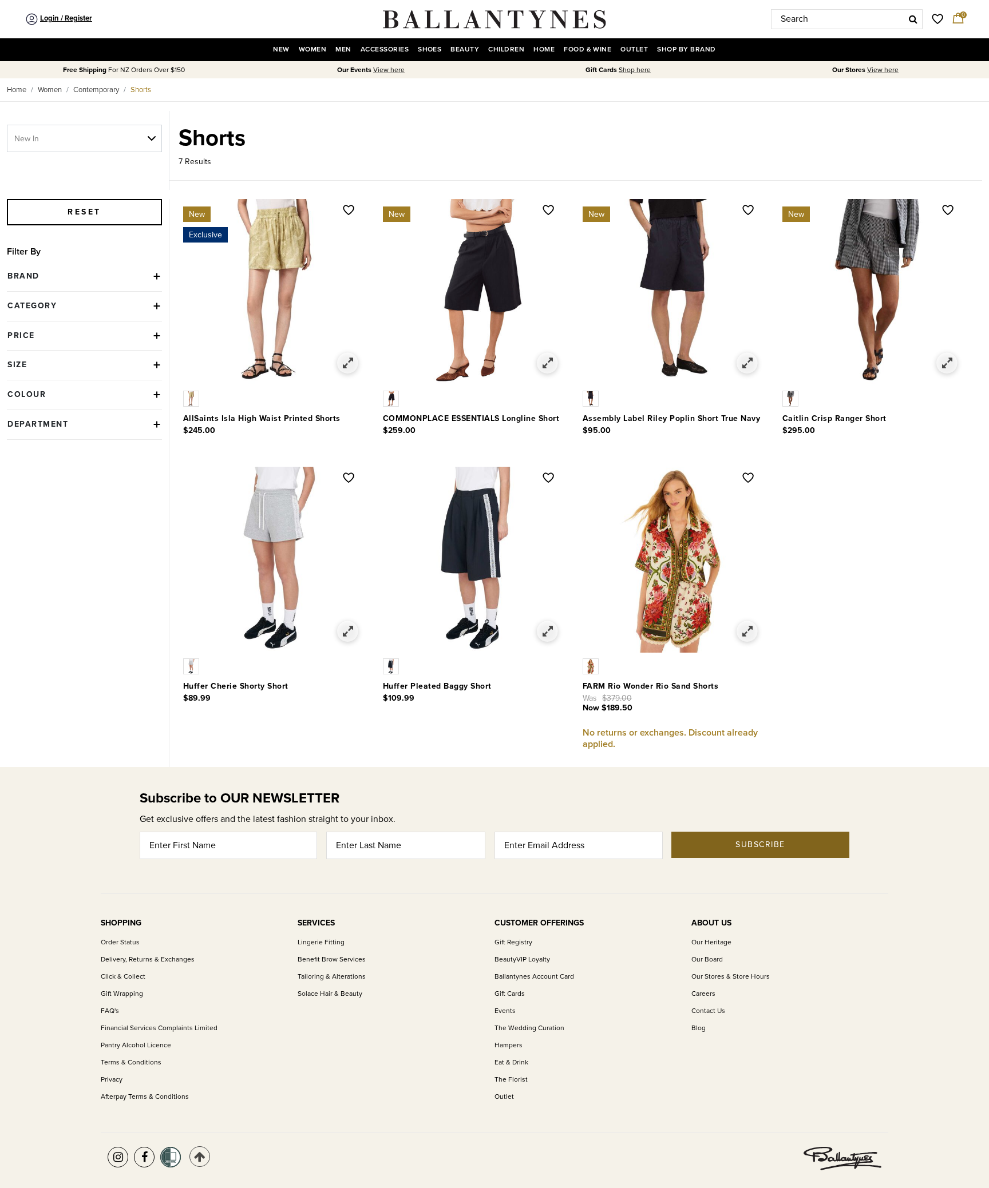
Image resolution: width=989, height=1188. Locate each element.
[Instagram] (118, 1157)
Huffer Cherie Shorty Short (235, 686)
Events (505, 1011)
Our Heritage (711, 942)
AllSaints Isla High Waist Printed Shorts (262, 418)
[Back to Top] (199, 1156)
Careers (703, 994)
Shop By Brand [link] (686, 49)
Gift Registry (513, 942)
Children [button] (506, 49)
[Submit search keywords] (913, 18)
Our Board (707, 959)
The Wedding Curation (529, 1028)
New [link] (281, 49)
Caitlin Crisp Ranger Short (834, 418)
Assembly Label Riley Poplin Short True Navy (672, 418)
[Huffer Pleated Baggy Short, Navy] (392, 666)
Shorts (140, 89)
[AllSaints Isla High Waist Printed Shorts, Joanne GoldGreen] (192, 398)
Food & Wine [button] (587, 49)
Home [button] (544, 49)
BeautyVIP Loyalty (522, 959)
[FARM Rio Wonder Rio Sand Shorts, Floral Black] (592, 666)
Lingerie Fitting (321, 942)
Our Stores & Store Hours (730, 976)
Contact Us (708, 1011)
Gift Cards (509, 994)
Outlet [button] (634, 49)
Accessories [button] (385, 49)
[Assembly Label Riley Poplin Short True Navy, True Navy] (592, 398)
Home (16, 89)
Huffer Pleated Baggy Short (437, 686)
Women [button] (312, 49)
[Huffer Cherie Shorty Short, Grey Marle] (192, 666)
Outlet (504, 1096)
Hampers (508, 1045)
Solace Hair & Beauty (330, 994)
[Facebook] (144, 1157)
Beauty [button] (464, 49)
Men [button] (343, 49)
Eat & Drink (511, 1062)
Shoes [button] (429, 49)
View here (389, 70)
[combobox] (847, 19)
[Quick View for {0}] (347, 363)
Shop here (635, 70)
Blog (698, 1028)
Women (50, 89)
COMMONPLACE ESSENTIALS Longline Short (471, 418)
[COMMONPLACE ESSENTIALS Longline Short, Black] (392, 398)
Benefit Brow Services (332, 959)
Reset (84, 212)
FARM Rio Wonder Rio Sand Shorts (651, 686)
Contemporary (96, 89)
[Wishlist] (348, 211)
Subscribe (760, 844)
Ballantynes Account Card (534, 976)
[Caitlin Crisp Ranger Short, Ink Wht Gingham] (791, 398)
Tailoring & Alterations (332, 976)
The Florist (511, 1079)
